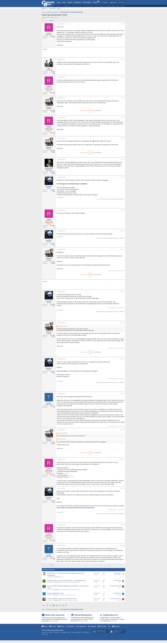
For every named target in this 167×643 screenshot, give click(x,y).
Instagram (93, 626)
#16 (123, 429)
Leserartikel (52, 8)
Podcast (60, 6)
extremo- (49, 595)
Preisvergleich (86, 2)
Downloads (77, 2)
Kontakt (51, 632)
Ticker (59, 2)
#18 (123, 488)
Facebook (71, 626)
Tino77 (48, 589)
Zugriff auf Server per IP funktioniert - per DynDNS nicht (66, 580)
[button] (47, 8)
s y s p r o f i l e (60, 197)
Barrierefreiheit (85, 632)
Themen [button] (69, 2)
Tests (64, 2)
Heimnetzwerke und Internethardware (70, 582)
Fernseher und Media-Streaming (67, 595)
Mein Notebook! (97, 110)
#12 (123, 291)
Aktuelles (44, 8)
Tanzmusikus (118, 574)
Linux (61, 577)
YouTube (117, 626)
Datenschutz (45, 634)
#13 (123, 322)
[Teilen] (121, 24)
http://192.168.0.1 (62, 371)
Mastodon (103, 626)
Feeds (45, 626)
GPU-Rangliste (111, 6)
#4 (123, 98)
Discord (53, 626)
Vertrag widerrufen (65, 632)
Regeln (58, 8)
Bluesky (62, 626)
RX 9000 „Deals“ (89, 6)
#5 (123, 117)
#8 (123, 177)
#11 (123, 249)
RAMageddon (67, 6)
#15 (123, 393)
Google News (82, 626)
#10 (123, 231)
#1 (123, 24)
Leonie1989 (50, 582)
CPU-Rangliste (121, 6)
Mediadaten (57, 632)
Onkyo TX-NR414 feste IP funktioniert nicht (62, 599)
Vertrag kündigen (76, 632)
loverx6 (119, 600)
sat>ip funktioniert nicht (55, 593)
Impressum (44, 632)
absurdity (49, 600)
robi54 (44, 17)
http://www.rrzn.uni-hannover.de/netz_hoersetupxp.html (75, 507)
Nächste (51, 20)
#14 (123, 359)
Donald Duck (50, 577)
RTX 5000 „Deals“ (77, 6)
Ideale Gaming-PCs (101, 6)
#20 (123, 545)
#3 (123, 77)
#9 (123, 210)
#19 (123, 525)
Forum (95, 2)
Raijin (119, 582)
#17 (123, 459)
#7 (123, 159)
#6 (123, 138)
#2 (123, 59)
